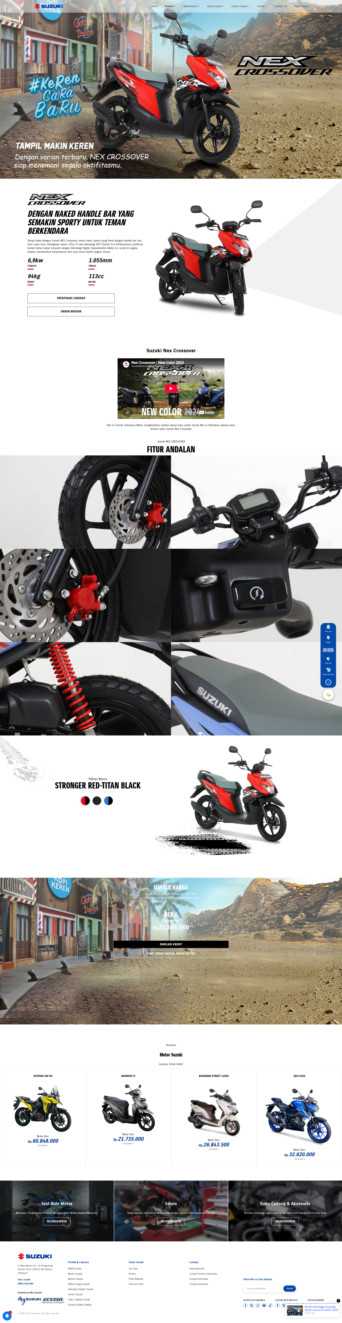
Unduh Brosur (71, 311)
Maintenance (190, 6)
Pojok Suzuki (301, 6)
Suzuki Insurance (199, 1284)
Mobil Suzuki (74, 1268)
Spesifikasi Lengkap (71, 298)
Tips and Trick (136, 1284)
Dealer (328, 642)
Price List (328, 631)
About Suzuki (214, 6)
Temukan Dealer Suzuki (80, 1289)
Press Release (136, 1279)
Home (154, 6)
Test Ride (328, 663)
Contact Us (280, 6)
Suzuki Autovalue (199, 1279)
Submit (289, 1288)
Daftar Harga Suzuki (78, 1284)
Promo (132, 1273)
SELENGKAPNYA (57, 1221)
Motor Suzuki (75, 1273)
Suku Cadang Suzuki (79, 1299)
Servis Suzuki (75, 1294)
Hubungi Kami (197, 1268)
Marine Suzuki (75, 1279)
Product (169, 6)
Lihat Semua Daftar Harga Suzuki (171, 953)
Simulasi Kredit (171, 944)
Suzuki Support (239, 6)
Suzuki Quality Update (79, 1304)
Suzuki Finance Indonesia (203, 1273)
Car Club (133, 1268)
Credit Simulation (328, 674)
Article (261, 6)
